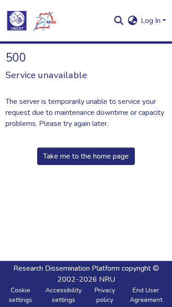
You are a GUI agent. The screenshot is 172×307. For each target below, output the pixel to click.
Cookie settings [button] (20, 295)
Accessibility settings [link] (63, 295)
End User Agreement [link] (146, 295)
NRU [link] (107, 279)
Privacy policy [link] (104, 295)
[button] (31, 20)
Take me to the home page (86, 156)
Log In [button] (151, 21)
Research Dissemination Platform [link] (66, 268)
